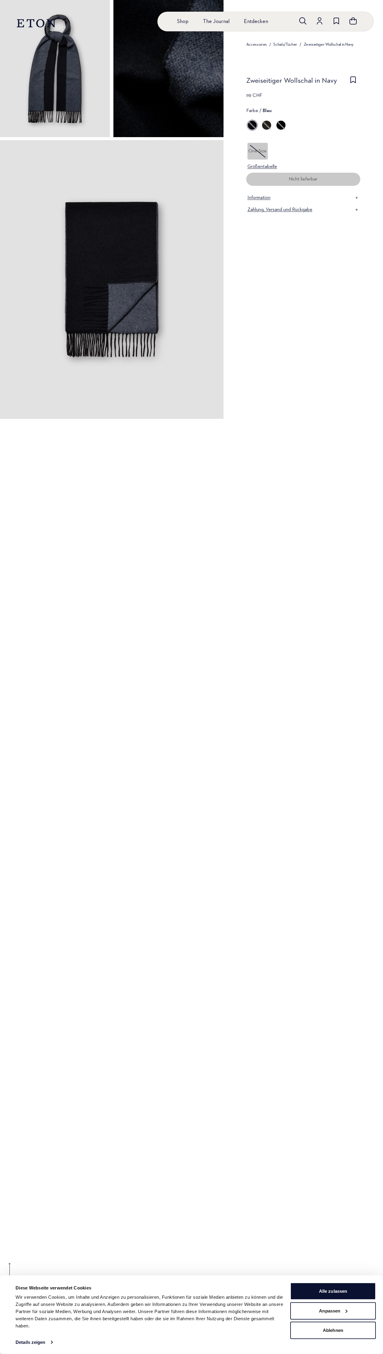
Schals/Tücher (285, 44)
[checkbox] (353, 82)
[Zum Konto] (319, 20)
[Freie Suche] (302, 20)
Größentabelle (262, 166)
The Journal (216, 21)
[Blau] (252, 125)
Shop (183, 21)
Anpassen (329, 1310)
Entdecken (256, 21)
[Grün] (266, 125)
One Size (257, 151)
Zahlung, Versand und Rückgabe (279, 209)
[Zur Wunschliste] (336, 20)
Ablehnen (333, 1330)
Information (258, 197)
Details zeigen (30, 1342)
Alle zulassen (333, 1291)
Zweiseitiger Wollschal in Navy (329, 44)
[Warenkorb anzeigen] (353, 20)
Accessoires (256, 44)
